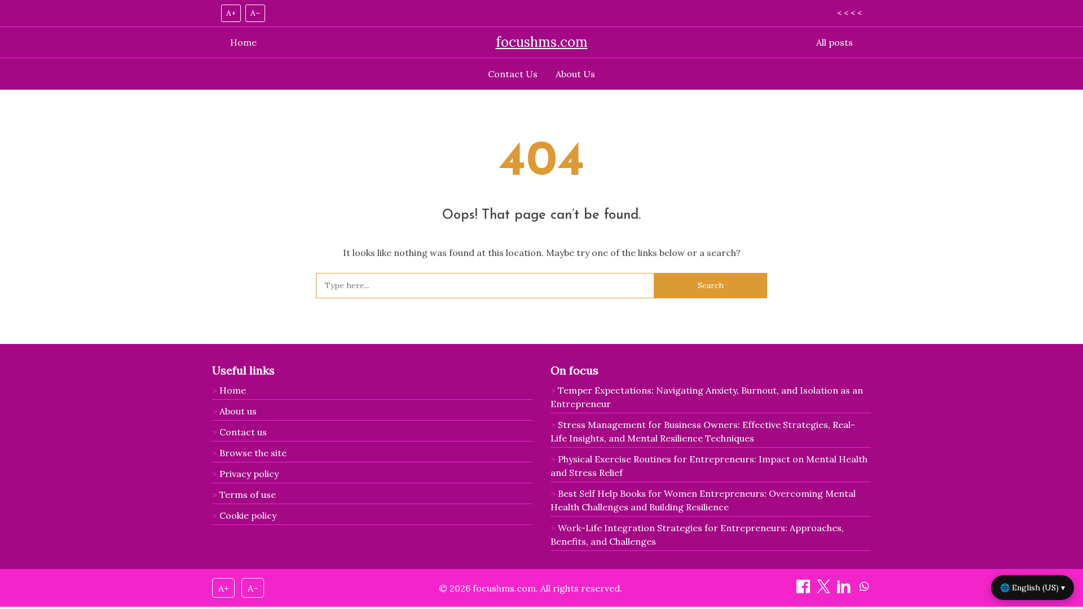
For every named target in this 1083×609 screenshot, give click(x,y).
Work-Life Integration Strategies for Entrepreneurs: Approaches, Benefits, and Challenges (697, 534)
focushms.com (542, 42)
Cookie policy (247, 515)
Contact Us (513, 74)
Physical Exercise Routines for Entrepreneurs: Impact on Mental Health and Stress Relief (709, 465)
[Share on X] (825, 589)
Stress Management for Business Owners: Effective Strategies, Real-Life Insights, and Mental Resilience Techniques (703, 431)
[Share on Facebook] (804, 589)
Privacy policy (249, 473)
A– (255, 13)
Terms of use (247, 494)
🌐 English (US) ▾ (1032, 587)
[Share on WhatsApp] (864, 589)
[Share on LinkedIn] (845, 589)
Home (243, 42)
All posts (834, 42)
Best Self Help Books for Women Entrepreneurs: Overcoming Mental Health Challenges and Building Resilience (703, 500)
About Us (575, 74)
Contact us (243, 432)
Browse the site (253, 452)
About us (238, 411)
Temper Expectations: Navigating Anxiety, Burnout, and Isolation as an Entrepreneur (707, 397)
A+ (231, 13)
